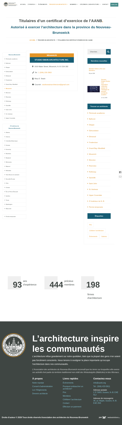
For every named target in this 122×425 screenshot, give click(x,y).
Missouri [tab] (7, 166)
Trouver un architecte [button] (58, 4)
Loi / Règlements (39, 390)
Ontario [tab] (7, 187)
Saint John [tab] (8, 109)
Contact (105, 4)
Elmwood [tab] (8, 76)
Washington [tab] (8, 204)
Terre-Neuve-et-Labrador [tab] (12, 174)
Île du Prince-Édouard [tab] (11, 191)
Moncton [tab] (8, 92)
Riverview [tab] (8, 97)
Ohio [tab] (6, 183)
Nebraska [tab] (8, 170)
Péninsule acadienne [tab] (11, 59)
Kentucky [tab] (8, 149)
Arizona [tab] (7, 136)
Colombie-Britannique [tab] (11, 141)
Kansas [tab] (7, 145)
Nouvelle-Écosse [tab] (10, 179)
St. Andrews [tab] (8, 114)
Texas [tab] (7, 200)
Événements (42, 4)
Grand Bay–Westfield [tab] (11, 84)
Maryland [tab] (8, 158)
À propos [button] (31, 4)
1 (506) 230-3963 (45, 72)
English (114, 4)
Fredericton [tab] (8, 80)
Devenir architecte (40, 394)
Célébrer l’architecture (96, 230)
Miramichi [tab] (8, 88)
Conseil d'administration (42, 386)
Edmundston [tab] (9, 71)
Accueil (23, 4)
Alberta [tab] (7, 132)
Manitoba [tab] (8, 153)
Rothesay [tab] (8, 101)
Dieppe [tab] (7, 67)
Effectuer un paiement (72, 407)
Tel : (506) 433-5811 (101, 386)
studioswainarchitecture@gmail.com (55, 84)
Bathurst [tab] (7, 63)
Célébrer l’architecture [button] (89, 4)
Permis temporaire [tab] (10, 216)
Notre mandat (38, 383)
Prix (90, 225)
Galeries (104, 236)
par (100, 417)
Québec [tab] (7, 196)
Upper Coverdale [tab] (10, 118)
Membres (73, 4)
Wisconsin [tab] (8, 208)
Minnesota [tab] (8, 162)
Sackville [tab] (8, 105)
